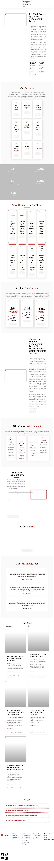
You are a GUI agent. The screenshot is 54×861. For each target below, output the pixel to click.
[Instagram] (6, 854)
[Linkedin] (6, 858)
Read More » (10, 672)
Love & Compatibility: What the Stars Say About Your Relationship (15, 712)
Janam (27, 148)
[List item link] (48, 834)
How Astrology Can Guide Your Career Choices (38, 655)
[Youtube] (2, 858)
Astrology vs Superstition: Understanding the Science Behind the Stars (15, 767)
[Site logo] (27, 3)
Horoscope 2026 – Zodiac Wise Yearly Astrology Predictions (15, 658)
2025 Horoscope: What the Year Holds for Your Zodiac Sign (38, 712)
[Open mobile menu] (2, 3)
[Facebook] (2, 854)
